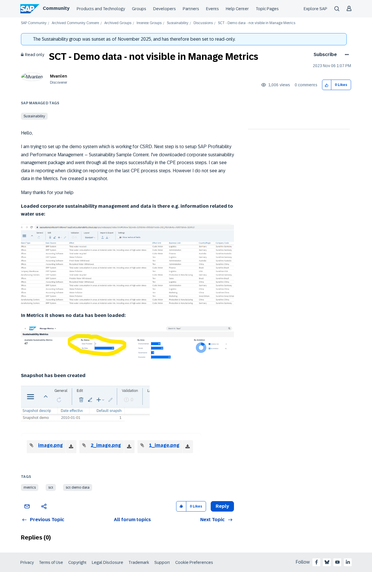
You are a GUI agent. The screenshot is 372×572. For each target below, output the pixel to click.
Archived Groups (117, 23)
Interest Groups (149, 23)
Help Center (237, 8)
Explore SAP (315, 8)
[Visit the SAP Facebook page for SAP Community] (316, 562)
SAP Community (33, 23)
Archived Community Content (75, 23)
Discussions (203, 23)
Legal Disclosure (107, 562)
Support (162, 562)
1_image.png (164, 445)
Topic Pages (267, 8)
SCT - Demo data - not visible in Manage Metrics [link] (256, 23)
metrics (30, 487)
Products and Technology (101, 8)
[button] (326, 85)
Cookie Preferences (194, 562)
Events (212, 8)
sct (50, 487)
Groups (139, 8)
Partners (191, 8)
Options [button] (346, 54)
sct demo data (78, 487)
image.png (50, 445)
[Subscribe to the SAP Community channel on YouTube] (337, 562)
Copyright (77, 562)
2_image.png (106, 445)
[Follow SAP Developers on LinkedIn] (348, 562)
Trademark (138, 562)
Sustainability (177, 23)
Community (56, 8)
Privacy (27, 562)
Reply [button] (222, 506)
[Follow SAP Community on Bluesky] (327, 562)
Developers (164, 8)
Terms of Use (51, 562)
